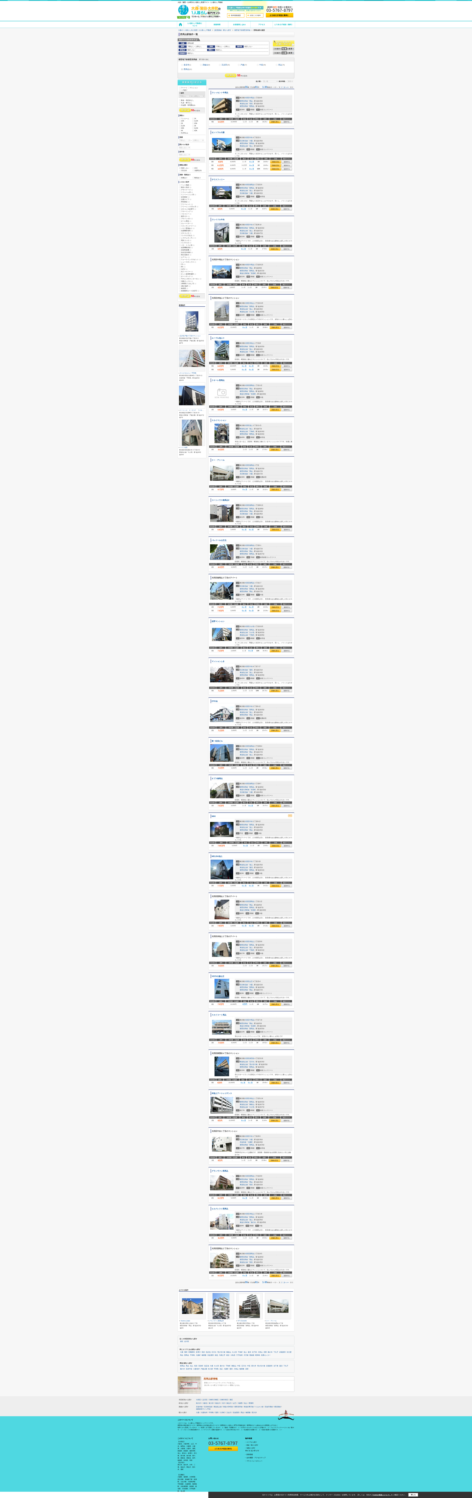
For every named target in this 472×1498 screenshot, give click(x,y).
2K (182, 123)
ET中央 (215, 701)
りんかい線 (259, 1407)
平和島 (192, 1355)
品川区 (186, 1341)
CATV (184, 269)
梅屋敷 (204, 1355)
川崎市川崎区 (213, 1400)
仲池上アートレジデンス (222, 1093)
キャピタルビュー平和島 (188, 373)
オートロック (187, 276)
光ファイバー (187, 271)
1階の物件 (185, 286)
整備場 (251, 1355)
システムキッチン (188, 238)
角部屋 (184, 288)
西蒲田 (251, 1403)
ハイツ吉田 (183, 447)
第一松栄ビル (217, 741)
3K (195, 126)
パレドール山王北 (219, 540)
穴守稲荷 (239, 1355)
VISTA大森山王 (218, 976)
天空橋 (246, 1355)
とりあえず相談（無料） (283, 24)
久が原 (251, 312)
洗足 (221, 1369)
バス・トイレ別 (187, 245)
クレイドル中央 (218, 220)
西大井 (253, 1366)
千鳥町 (251, 352)
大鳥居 (232, 1355)
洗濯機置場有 (187, 231)
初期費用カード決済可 (190, 291)
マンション (194, 88)
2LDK (183, 126)
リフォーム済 (187, 192)
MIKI (214, 816)
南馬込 (251, 185)
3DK (182, 128)
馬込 (281, 65)
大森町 (250, 1142)
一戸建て (184, 90)
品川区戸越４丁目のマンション (190, 336)
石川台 (251, 1062)
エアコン (185, 257)
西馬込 (188, 69)
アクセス (261, 24)
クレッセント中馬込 (220, 93)
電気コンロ (186, 240)
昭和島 (257, 1355)
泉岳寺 (187, 65)
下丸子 (275, 1352)
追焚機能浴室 (187, 247)
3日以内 (184, 170)
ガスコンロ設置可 (188, 209)
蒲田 (251, 670)
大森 (251, 141)
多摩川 (198, 1352)
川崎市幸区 (224, 1400)
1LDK (196, 121)
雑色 (216, 1355)
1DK (182, 121)
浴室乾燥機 (186, 250)
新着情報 (249, 1454)
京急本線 (243, 1142)
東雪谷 (251, 1058)
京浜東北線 (244, 141)
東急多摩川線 (249, 1407)
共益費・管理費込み (188, 105)
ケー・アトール (218, 460)
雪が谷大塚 (253, 1064)
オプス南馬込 (217, 778)
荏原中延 (189, 1369)
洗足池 (208, 1352)
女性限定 (185, 197)
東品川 (228, 1403)
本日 (196, 168)
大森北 (204, 1403)
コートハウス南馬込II (220, 500)
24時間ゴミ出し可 (188, 283)
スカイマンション (219, 420)
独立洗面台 (186, 255)
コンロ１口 (186, 243)
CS (183, 264)
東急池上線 (244, 103)
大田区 (247, 98)
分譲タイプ (186, 199)
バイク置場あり (187, 228)
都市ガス (185, 216)
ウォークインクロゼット (191, 259)
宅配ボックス (187, 281)
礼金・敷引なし (186, 103)
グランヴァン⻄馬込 (220, 1171)
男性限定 (185, 202)
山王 (251, 981)
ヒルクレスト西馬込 (220, 1209)
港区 (181, 1341)
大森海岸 (196, 1369)
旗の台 (253, 1222)
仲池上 (251, 303)
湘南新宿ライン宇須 (203, 1409)
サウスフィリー (218, 179)
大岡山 (260, 1352)
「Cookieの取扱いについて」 (381, 1495)
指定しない (185, 168)
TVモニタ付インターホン (191, 279)
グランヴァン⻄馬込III (216, 1321)
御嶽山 (251, 1104)
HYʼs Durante (242, 1321)
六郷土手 (222, 1355)
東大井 (211, 1403)
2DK (195, 123)
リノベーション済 (188, 194)
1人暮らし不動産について (194, 24)
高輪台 (206, 65)
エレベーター (187, 223)
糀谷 (227, 1355)
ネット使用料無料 (188, 274)
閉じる (413, 1495)
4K (182, 131)
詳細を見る (275, 122)
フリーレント (187, 204)
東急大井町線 (244, 273)
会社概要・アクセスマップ (256, 1458)
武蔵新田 (282, 1352)
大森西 (240, 1403)
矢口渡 (289, 1352)
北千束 (254, 1352)
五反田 (225, 65)
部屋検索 (217, 24)
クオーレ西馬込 (218, 380)
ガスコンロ (186, 233)
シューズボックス (188, 262)
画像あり (184, 178)
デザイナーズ (187, 190)
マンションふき (218, 661)
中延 (262, 65)
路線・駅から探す (252, 1445)
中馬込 (251, 98)
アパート (184, 88)
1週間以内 (198, 170)
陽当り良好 (186, 187)
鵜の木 (270, 1352)
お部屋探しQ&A (239, 24)
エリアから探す (251, 1442)
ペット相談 (186, 185)
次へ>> (286, 87)
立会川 (228, 1412)
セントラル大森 (218, 132)
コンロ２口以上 (187, 235)
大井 (223, 1403)
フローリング (187, 211)
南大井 (198, 1403)
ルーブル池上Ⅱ (218, 338)
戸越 (243, 65)
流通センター (266, 1355)
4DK (195, 131)
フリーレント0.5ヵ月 (189, 207)
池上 (251, 146)
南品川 (217, 1403)
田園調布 (191, 1352)
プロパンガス (187, 219)
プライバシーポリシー (254, 1461)
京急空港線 (269, 1407)
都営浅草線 (244, 101)
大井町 (222, 1412)
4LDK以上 (184, 133)
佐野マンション (218, 621)
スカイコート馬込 (219, 1015)
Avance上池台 (185, 1321)
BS (183, 267)
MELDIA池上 (217, 856)
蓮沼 (251, 867)
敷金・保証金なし (187, 100)
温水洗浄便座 (187, 252)
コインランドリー (188, 226)
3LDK (196, 128)
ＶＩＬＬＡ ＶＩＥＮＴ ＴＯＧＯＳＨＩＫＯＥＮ (197, 410)
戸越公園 (204, 1369)
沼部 (265, 1352)
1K (195, 118)
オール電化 (186, 221)
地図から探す (250, 1448)
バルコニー (186, 214)
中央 (251, 137)
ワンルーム (185, 118)
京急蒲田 (210, 1355)
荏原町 (253, 273)
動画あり (197, 178)
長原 (251, 103)
